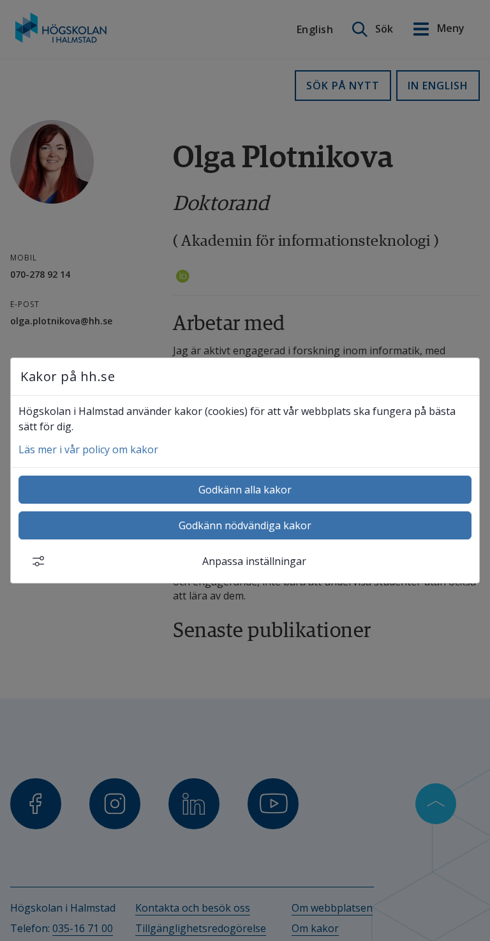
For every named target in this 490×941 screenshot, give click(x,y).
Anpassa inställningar (254, 561)
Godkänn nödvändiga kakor (245, 525)
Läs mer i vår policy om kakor (88, 449)
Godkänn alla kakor (245, 490)
